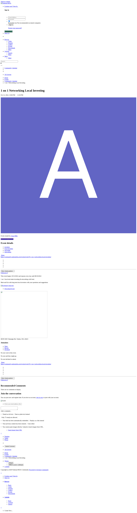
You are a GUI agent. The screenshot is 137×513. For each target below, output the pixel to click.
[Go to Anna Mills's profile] (68, 233)
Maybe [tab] (6, 348)
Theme (6, 461)
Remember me (12, 23)
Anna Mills (14, 236)
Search (10, 53)
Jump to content (5, 1)
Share (2, 255)
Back (9, 485)
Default (11, 463)
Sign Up (6, 33)
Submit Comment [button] (10, 446)
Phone (6, 440)
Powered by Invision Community (39, 470)
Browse (6, 39)
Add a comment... (6, 411)
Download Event (9, 289)
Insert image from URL (15, 430)
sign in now (39, 397)
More (9, 49)
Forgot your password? (15, 28)
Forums (10, 43)
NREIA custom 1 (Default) (16, 465)
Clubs (10, 41)
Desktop (6, 436)
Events (10, 46)
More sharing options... (7, 271)
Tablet (6, 438)
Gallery (10, 44)
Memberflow (8, 31)
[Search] (1, 65)
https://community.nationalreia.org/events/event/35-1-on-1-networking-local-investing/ (26, 257)
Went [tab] (6, 346)
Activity (6, 51)
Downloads (11, 48)
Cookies (6, 466)
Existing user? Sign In (11, 6)
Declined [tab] (7, 349)
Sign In (11, 25)
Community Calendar (7, 239)
